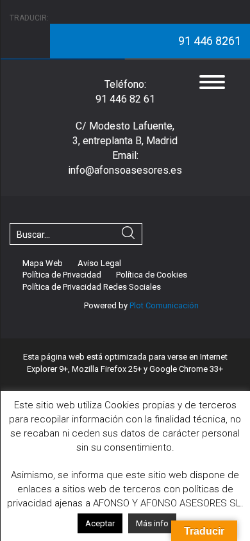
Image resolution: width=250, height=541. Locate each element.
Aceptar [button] (100, 523)
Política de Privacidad (61, 274)
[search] (128, 235)
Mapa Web (42, 263)
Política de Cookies (151, 274)
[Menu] (212, 81)
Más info (152, 523)
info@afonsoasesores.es (125, 170)
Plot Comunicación (163, 305)
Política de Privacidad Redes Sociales (91, 287)
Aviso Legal (99, 263)
